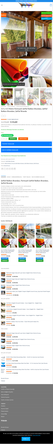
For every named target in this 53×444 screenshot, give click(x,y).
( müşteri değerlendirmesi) (12, 119)
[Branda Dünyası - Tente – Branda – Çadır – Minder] (26, 5)
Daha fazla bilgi (36, 435)
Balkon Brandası (8, 163)
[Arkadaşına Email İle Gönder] (10, 169)
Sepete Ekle (23, 138)
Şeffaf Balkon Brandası (22, 106)
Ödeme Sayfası (4, 411)
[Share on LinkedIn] (15, 169)
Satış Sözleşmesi (5, 394)
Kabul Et (26, 438)
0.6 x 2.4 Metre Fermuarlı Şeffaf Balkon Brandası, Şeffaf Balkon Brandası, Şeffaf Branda (25, 251)
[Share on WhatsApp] (2, 169)
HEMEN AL (13, 138)
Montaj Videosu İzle (46, 15)
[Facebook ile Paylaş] (5, 169)
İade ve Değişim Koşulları (10, 150)
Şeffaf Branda (11, 106)
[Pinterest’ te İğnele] (12, 169)
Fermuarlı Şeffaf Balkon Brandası (17, 163)
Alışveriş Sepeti (4, 408)
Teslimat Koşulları (8, 143)
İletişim (2, 416)
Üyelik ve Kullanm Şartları (7, 399)
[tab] (3, 177)
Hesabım (3, 406)
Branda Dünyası (7, 165)
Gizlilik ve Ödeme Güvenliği (7, 389)
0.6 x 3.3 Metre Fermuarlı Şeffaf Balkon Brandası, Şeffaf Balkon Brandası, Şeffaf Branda (7, 251)
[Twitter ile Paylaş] (7, 169)
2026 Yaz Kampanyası (46, 12)
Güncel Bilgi (4, 413)
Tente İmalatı (44, 18)
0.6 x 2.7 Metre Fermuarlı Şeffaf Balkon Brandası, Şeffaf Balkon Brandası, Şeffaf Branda (42, 251)
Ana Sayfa (3, 106)
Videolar (3, 380)
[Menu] (2, 5)
